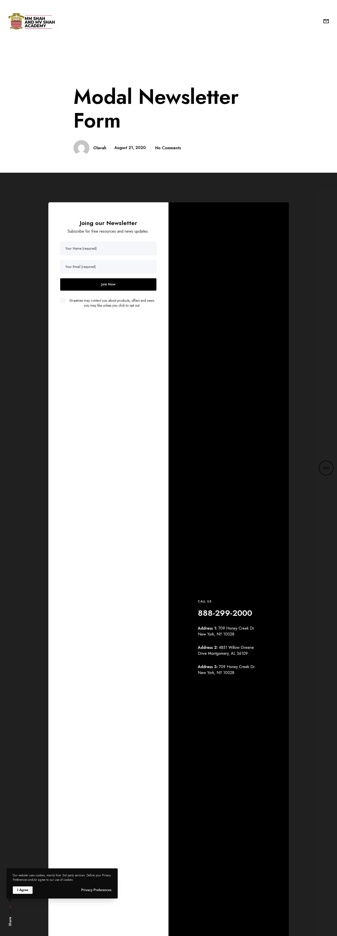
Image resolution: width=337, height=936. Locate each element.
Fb (10, 899)
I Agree (22, 890)
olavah (99, 148)
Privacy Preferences (96, 890)
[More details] (326, 468)
